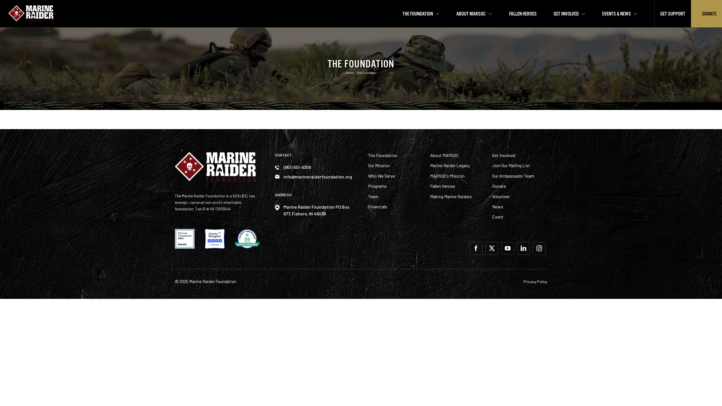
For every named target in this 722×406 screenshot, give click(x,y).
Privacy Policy (535, 281)
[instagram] (539, 248)
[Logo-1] (31, 7)
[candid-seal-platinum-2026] (185, 231)
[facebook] (476, 248)
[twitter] (491, 248)
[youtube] (507, 248)
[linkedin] (523, 248)
